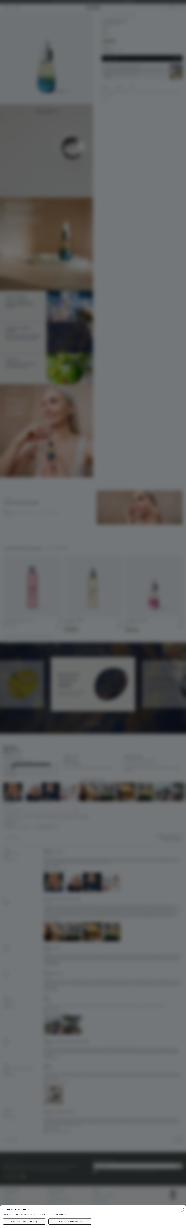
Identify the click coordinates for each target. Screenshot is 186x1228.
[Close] (181, 1209)
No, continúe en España (68, 1221)
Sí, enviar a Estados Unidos (22, 1221)
